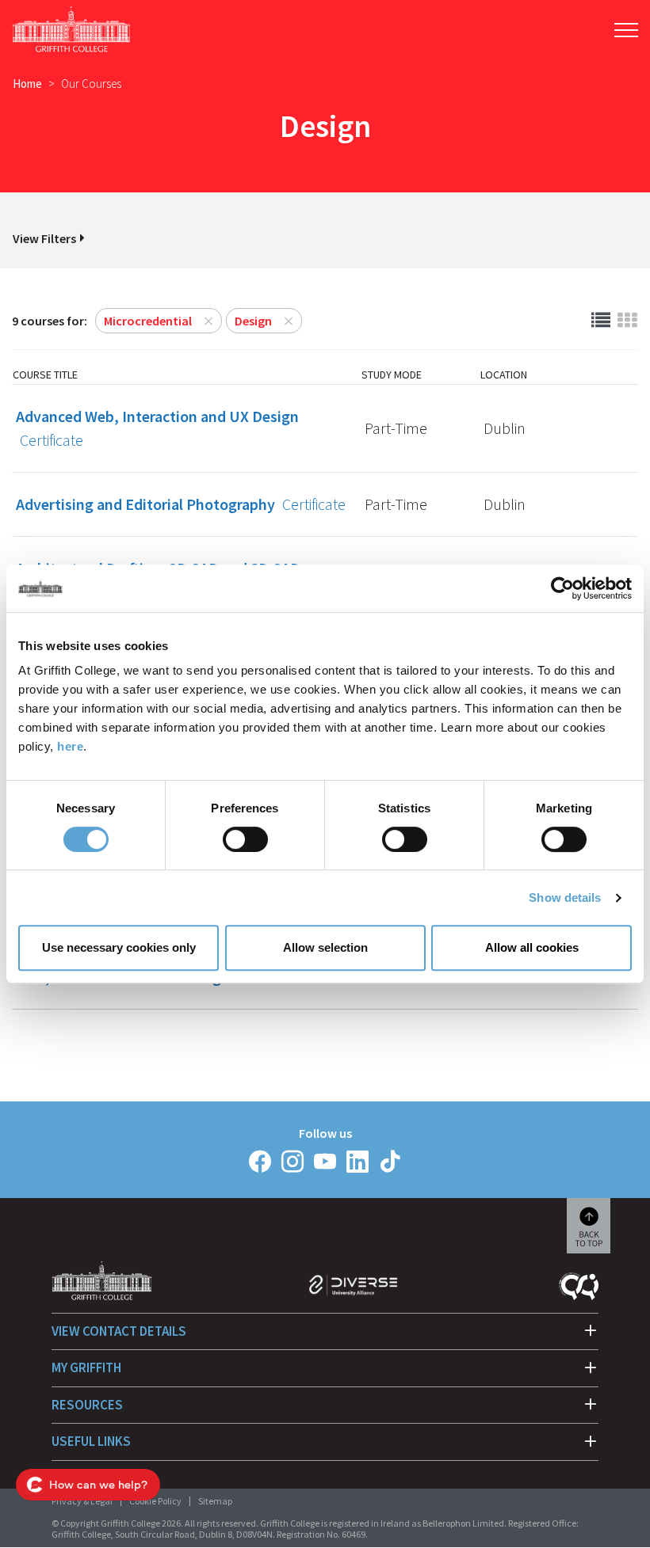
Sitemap (215, 1501)
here (70, 746)
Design (253, 321)
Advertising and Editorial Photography (181, 504)
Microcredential (148, 321)
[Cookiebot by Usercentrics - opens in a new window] (562, 588)
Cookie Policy (155, 1501)
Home (27, 83)
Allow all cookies (532, 947)
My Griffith (86, 1367)
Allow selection (325, 947)
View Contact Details (119, 1331)
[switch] (245, 839)
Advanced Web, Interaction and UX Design (157, 428)
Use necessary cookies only (119, 947)
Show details (565, 897)
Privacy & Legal (82, 1501)
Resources (87, 1404)
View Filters (44, 238)
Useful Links (91, 1441)
